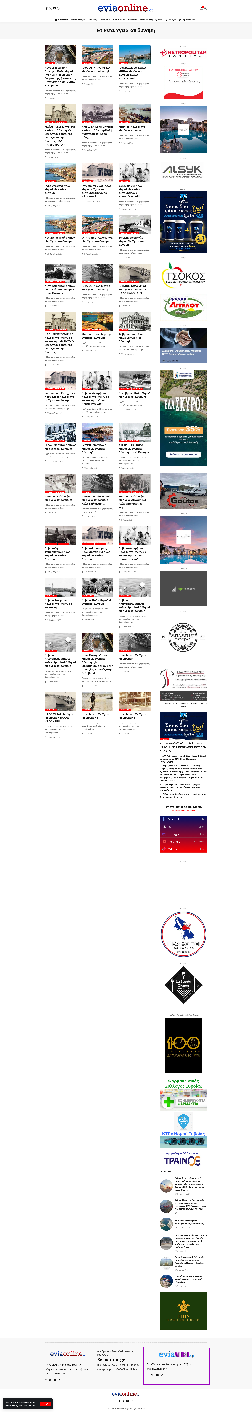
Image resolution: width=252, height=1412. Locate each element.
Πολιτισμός (87, 63)
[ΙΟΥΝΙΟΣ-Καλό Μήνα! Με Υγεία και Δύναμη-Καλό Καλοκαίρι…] (97, 483)
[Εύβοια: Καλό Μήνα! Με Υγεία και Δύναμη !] (97, 587)
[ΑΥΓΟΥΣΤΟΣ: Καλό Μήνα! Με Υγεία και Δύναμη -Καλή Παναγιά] (134, 432)
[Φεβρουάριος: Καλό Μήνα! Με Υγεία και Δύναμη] (60, 172)
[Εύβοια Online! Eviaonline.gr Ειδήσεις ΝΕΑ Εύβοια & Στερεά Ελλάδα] (125, 8)
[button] (45, 1404)
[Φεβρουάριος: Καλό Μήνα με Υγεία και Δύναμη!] (134, 321)
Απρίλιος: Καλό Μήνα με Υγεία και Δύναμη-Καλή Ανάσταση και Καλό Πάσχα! (97, 132)
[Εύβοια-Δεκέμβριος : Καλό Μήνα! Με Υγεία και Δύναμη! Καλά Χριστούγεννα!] (134, 535)
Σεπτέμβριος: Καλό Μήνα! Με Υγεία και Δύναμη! (94, 448)
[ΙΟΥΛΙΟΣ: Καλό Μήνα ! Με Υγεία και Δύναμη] (97, 273)
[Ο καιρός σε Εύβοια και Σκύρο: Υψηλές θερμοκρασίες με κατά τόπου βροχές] (166, 1281)
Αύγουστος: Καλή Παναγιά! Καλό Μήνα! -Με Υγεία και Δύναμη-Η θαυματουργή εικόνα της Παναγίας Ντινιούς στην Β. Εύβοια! (60, 76)
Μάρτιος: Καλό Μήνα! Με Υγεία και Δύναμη (132, 128)
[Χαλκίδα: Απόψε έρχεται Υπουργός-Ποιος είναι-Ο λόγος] (166, 1224)
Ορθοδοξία (50, 63)
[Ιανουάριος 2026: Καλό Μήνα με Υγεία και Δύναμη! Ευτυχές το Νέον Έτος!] (97, 172)
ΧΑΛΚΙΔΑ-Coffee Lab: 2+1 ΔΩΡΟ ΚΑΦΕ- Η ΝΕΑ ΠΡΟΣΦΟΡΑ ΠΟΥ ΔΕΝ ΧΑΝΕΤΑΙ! (183, 747)
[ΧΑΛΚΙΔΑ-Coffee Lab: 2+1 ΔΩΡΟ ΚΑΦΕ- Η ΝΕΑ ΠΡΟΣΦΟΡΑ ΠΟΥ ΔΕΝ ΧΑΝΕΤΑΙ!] (183, 726)
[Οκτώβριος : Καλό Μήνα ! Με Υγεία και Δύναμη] (97, 224)
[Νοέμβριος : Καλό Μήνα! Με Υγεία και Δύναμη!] (134, 380)
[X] (50, 8)
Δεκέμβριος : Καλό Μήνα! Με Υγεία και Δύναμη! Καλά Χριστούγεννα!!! (131, 191)
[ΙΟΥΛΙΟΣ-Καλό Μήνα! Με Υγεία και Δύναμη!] (60, 483)
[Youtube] (183, 841)
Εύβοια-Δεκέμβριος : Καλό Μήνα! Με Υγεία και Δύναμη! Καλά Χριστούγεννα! (132, 554)
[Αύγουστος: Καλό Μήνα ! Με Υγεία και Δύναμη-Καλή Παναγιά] (60, 273)
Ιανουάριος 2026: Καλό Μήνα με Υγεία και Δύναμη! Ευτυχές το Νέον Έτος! (97, 191)
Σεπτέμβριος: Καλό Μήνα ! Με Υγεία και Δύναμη (131, 241)
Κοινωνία (123, 63)
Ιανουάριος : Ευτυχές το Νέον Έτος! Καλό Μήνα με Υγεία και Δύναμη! (60, 396)
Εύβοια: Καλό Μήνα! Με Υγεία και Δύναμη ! (97, 601)
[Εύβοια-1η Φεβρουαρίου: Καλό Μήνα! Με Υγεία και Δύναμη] (60, 535)
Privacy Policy (11, 1405)
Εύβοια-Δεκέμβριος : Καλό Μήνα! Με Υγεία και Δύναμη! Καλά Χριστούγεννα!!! (95, 398)
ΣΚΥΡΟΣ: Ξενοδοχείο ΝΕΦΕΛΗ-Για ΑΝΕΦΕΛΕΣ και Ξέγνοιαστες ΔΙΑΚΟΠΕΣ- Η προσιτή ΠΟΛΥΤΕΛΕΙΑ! (183, 759)
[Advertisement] (183, 883)
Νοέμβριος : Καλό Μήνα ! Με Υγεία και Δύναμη (60, 239)
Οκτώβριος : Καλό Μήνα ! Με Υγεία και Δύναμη (97, 239)
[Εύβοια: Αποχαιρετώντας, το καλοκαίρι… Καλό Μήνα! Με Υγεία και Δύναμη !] (134, 587)
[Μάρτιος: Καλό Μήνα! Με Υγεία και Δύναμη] (134, 113)
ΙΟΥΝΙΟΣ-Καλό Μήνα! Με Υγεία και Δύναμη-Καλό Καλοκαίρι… (96, 500)
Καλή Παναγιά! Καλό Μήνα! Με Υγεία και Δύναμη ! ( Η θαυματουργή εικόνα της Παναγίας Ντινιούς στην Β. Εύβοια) (97, 664)
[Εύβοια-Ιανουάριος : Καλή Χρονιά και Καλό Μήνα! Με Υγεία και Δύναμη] (97, 535)
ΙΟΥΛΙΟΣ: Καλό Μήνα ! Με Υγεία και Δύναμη (96, 287)
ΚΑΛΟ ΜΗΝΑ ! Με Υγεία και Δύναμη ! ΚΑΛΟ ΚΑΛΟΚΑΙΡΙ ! (59, 717)
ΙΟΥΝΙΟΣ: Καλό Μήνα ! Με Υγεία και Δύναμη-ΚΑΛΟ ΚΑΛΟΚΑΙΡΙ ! (133, 289)
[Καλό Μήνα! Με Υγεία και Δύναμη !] (97, 701)
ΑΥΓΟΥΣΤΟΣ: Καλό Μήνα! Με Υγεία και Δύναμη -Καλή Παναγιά (134, 448)
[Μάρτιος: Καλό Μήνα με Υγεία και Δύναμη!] (97, 321)
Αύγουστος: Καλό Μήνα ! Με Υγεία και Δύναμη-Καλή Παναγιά (60, 289)
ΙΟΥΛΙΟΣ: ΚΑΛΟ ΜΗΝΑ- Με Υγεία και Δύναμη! (96, 69)
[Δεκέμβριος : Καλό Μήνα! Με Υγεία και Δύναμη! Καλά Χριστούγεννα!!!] (134, 172)
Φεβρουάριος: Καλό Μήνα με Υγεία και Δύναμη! (131, 337)
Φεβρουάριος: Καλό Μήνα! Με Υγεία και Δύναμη (57, 189)
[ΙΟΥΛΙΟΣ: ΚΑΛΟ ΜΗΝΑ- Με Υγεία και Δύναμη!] (97, 54)
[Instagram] (58, 8)
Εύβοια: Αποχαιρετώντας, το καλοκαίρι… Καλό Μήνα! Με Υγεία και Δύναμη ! (134, 605)
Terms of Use (28, 1405)
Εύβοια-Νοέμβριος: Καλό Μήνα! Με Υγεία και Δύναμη (58, 603)
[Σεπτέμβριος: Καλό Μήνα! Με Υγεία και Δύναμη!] (97, 432)
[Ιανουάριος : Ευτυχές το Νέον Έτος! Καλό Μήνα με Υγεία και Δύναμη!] (60, 380)
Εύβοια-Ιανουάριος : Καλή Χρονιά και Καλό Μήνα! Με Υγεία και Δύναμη (96, 554)
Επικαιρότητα (125, 389)
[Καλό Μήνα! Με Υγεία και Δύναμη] (134, 642)
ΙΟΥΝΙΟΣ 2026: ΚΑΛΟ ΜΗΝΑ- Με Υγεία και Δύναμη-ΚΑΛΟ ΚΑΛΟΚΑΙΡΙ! (132, 73)
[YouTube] (54, 8)
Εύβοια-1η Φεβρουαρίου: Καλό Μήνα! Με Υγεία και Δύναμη (57, 554)
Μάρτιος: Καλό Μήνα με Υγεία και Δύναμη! (97, 335)
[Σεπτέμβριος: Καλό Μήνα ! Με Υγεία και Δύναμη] (134, 224)
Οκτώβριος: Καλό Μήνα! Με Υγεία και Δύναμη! (60, 446)
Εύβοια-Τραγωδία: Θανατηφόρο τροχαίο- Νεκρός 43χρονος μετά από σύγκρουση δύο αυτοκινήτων (180, 787)
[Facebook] (46, 8)
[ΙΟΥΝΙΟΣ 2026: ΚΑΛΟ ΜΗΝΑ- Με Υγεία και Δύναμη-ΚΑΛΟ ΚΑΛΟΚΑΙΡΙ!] (134, 54)
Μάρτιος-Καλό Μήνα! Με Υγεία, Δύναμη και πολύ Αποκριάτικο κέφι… (132, 502)
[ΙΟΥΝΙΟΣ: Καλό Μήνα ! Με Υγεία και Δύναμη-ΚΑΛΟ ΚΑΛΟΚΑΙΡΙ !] (134, 273)
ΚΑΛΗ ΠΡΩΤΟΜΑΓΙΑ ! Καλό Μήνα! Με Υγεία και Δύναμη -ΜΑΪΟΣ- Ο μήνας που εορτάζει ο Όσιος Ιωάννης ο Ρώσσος (59, 343)
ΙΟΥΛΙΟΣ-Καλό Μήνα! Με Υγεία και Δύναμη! (58, 498)
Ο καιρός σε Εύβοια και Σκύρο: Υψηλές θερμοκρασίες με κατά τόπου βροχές (188, 1279)
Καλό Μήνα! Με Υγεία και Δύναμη (132, 656)
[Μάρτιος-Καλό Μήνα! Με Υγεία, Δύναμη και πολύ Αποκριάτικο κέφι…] (134, 483)
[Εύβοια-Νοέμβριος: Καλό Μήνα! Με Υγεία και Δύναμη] (60, 587)
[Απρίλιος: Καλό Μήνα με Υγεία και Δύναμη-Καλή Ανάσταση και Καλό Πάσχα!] (97, 113)
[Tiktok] (183, 849)
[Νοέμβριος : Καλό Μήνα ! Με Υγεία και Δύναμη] (60, 224)
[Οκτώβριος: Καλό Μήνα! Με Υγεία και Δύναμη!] (60, 432)
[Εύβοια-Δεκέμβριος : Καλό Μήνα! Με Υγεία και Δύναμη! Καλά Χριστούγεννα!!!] (97, 380)
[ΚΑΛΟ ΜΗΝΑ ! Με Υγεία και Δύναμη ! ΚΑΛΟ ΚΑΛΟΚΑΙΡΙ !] (60, 701)
